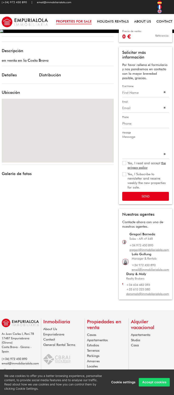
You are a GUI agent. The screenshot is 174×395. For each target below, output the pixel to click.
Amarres (93, 361)
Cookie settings (123, 382)
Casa (135, 345)
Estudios (93, 345)
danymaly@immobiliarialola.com (147, 293)
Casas (91, 335)
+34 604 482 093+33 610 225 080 (138, 287)
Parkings (93, 356)
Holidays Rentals (113, 21)
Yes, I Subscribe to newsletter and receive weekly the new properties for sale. (147, 180)
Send (146, 196)
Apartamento (140, 335)
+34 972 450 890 (141, 245)
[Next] (109, 39)
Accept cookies (154, 382)
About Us (142, 21)
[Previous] (6, 39)
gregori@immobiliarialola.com (149, 249)
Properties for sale (74, 21)
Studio (135, 340)
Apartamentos (97, 340)
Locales (92, 366)
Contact (164, 21)
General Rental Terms (59, 345)
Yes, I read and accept (147, 165)
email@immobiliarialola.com (54, 2)
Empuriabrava (53, 334)
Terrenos (93, 350)
